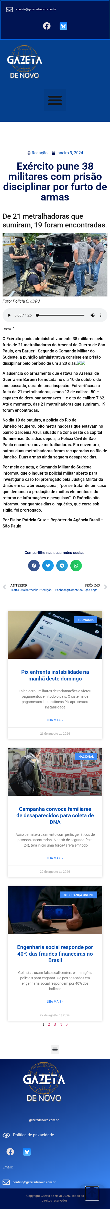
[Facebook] (46, 26)
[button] (55, 100)
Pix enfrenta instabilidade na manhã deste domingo (55, 675)
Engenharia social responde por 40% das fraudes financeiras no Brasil (55, 953)
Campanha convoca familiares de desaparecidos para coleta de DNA (55, 815)
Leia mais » (55, 720)
